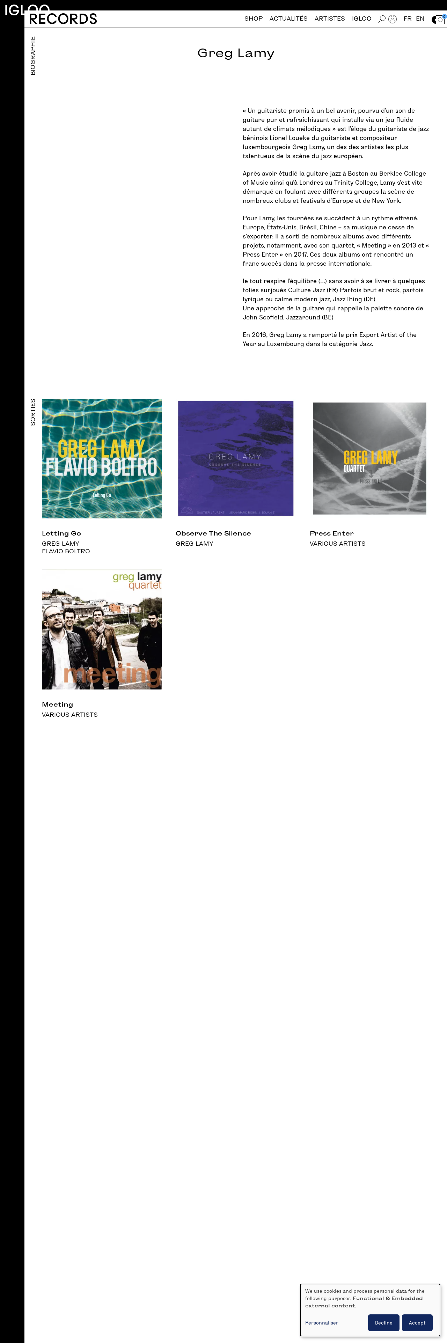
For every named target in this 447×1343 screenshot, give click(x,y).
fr (408, 19)
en (420, 19)
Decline (384, 1323)
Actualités (289, 19)
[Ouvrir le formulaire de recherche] (382, 19)
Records (63, 19)
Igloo (27, 10)
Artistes (330, 19)
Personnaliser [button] (321, 1323)
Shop (253, 19)
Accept (417, 1323)
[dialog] (370, 1310)
